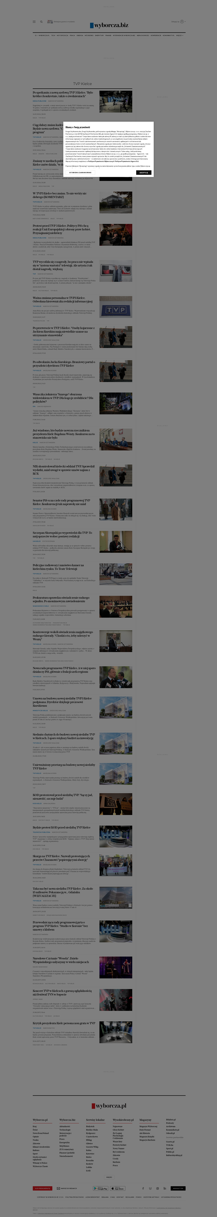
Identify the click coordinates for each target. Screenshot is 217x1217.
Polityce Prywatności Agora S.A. (127, 161)
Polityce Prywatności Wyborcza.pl (101, 161)
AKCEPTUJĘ (144, 173)
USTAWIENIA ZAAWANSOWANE (80, 172)
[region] (108, 149)
